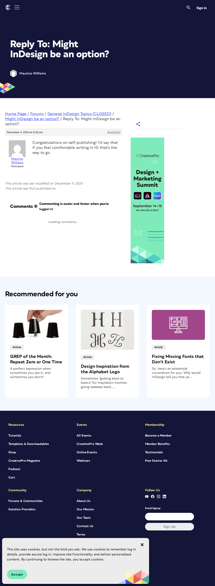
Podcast (14, 469)
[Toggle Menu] (17, 7)
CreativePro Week (90, 444)
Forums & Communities (25, 501)
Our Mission (85, 509)
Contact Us (85, 526)
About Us (83, 501)
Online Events (87, 452)
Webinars (83, 460)
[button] (142, 545)
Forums (37, 114)
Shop (12, 452)
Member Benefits (157, 444)
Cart (11, 477)
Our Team (83, 517)
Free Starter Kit (156, 460)
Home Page (15, 114)
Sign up (170, 526)
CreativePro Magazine (24, 460)
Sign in (202, 8)
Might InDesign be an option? (32, 119)
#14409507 (114, 132)
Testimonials (154, 452)
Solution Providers (21, 509)
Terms (81, 534)
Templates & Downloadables (28, 444)
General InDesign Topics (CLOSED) (79, 114)
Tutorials (14, 435)
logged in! (46, 209)
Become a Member (158, 435)
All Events (84, 435)
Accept (17, 574)
